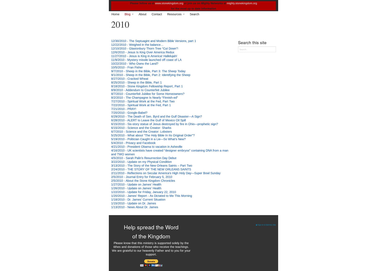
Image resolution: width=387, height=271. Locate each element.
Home (115, 14)
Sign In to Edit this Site (266, 225)
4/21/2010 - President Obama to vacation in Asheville (146, 146)
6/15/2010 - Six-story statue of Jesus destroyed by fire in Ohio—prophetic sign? (164, 124)
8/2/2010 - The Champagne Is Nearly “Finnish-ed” (144, 97)
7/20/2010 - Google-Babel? (129, 112)
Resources (174, 14)
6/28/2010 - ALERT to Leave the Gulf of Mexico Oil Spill (148, 120)
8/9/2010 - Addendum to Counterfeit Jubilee (140, 90)
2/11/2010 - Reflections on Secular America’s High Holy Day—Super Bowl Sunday (166, 173)
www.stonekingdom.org (169, 3)
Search (194, 14)
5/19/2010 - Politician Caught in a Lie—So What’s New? (148, 139)
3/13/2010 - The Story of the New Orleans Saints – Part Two (151, 165)
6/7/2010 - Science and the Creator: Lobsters (141, 131)
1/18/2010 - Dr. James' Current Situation (138, 199)
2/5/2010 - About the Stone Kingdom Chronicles (143, 180)
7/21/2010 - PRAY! (123, 109)
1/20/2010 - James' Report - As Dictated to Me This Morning (151, 195)
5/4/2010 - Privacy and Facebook (133, 143)
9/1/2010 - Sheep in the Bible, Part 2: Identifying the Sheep (150, 75)
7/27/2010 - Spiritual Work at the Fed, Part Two (143, 101)
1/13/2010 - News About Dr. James (134, 207)
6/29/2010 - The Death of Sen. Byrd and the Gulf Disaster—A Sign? (156, 116)
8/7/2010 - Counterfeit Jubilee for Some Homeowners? (147, 93)
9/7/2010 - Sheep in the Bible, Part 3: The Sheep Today (148, 71)
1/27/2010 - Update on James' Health (136, 184)
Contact (157, 14)
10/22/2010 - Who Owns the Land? (134, 63)
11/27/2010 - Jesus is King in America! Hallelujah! (144, 56)
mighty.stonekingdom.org (242, 3)
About (142, 14)
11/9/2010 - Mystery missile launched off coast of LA (146, 59)
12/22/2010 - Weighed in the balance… (137, 44)
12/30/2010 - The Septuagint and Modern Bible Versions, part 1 (153, 41)
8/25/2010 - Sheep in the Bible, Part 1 (136, 82)
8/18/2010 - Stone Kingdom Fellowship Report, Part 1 (147, 86)
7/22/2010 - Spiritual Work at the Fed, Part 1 (141, 105)
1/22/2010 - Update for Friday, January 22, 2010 (143, 192)
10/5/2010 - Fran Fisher (127, 67)
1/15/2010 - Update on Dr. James (133, 203)
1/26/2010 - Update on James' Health (136, 188)
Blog (127, 14)
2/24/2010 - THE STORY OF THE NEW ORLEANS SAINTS (151, 169)
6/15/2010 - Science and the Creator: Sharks (141, 127)
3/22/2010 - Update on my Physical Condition (141, 161)
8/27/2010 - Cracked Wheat (129, 78)
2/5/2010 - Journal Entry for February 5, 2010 (141, 177)
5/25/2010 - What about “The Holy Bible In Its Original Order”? (153, 135)
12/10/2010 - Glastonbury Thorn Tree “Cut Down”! (144, 48)
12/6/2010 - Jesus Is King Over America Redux (142, 52)
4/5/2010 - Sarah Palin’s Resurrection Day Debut (143, 158)
